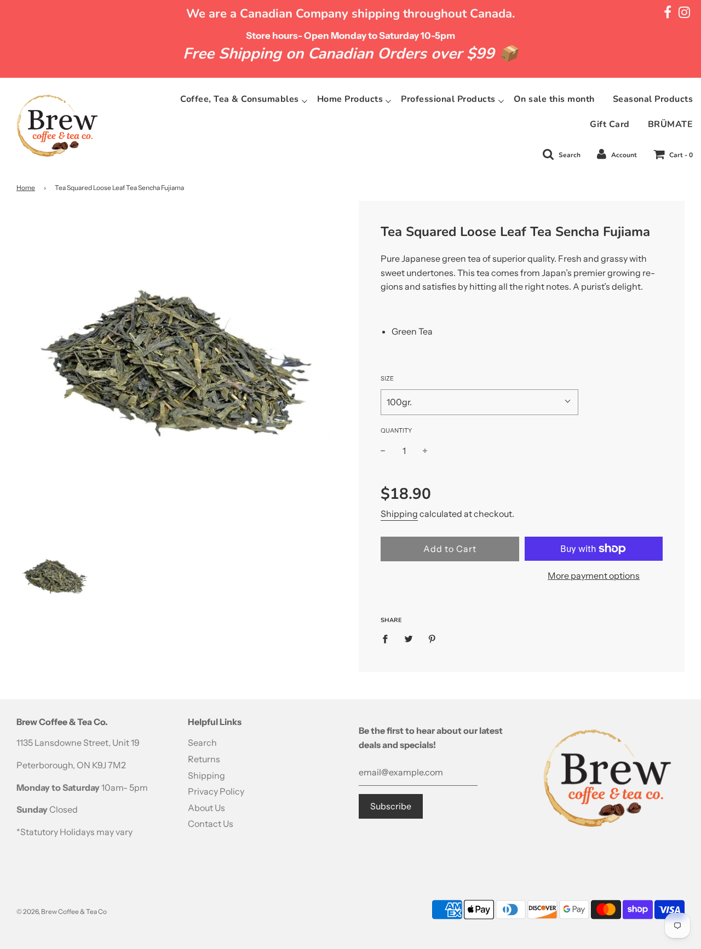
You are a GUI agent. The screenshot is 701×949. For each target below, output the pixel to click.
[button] (479, 402)
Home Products (350, 99)
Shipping (399, 513)
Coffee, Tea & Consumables (239, 99)
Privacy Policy (216, 791)
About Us (206, 807)
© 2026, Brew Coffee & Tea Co (61, 911)
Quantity (396, 430)
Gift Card (610, 124)
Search (202, 742)
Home (25, 187)
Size (387, 378)
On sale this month (554, 99)
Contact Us (210, 823)
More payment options (594, 575)
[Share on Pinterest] (432, 638)
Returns (204, 759)
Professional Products (448, 99)
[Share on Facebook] (388, 638)
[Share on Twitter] (409, 638)
